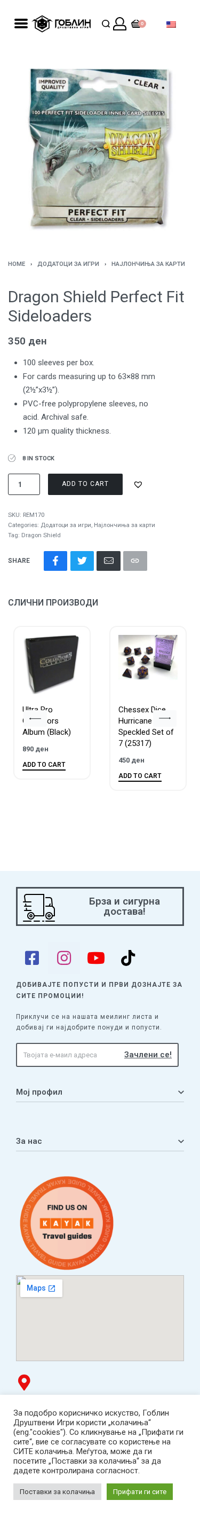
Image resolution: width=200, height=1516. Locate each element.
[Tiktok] (128, 958)
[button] (139, 484)
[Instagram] (64, 958)
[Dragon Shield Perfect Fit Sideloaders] (55, 561)
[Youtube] (96, 958)
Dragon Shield (41, 535)
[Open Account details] (120, 24)
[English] (171, 24)
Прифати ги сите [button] (139, 1492)
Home (16, 264)
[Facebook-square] (32, 958)
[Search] (105, 23)
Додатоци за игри (68, 264)
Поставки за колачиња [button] (57, 1492)
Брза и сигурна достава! (124, 906)
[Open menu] (21, 23)
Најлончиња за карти (148, 264)
